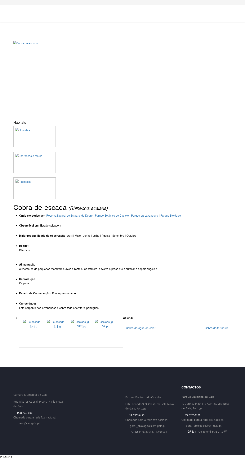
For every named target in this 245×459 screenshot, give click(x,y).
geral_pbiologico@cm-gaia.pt (147, 426)
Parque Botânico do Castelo (112, 215)
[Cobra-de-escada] (122, 79)
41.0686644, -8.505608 (153, 432)
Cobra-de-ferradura (217, 328)
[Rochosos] (122, 188)
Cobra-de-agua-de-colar (140, 328)
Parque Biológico (170, 215)
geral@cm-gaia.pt (29, 423)
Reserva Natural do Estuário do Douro (69, 215)
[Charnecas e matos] (122, 162)
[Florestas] (122, 136)
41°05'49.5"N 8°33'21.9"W (211, 431)
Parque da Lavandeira (144, 215)
